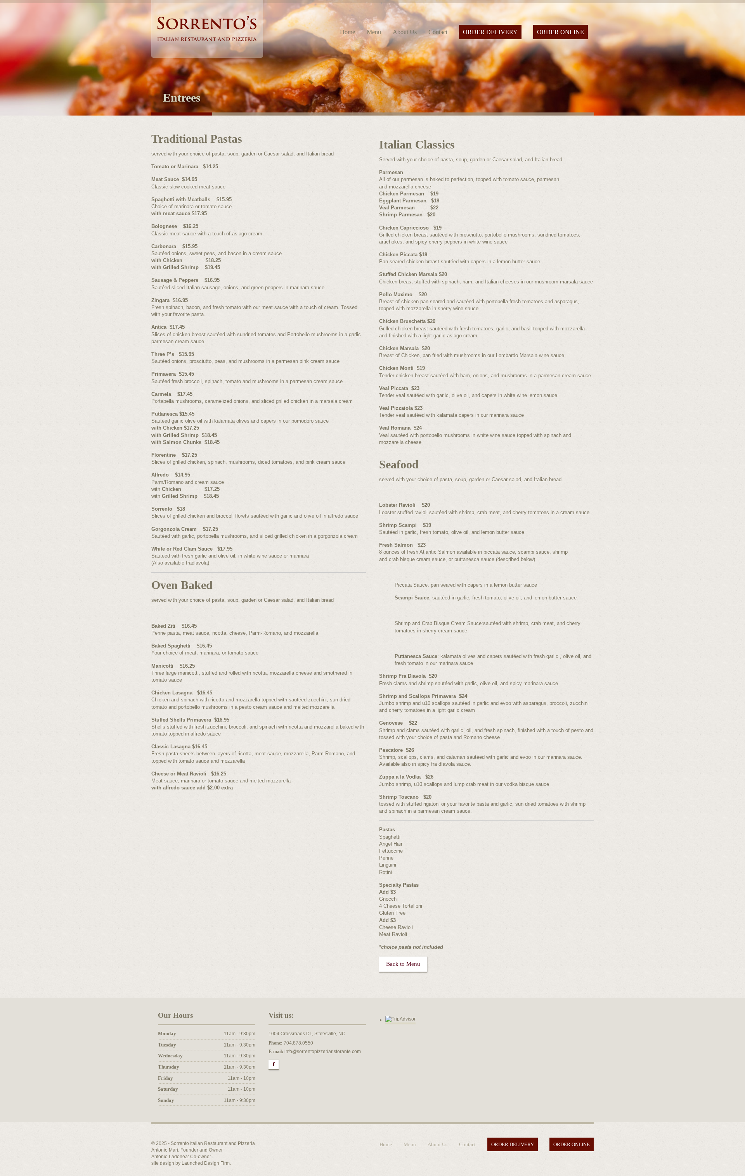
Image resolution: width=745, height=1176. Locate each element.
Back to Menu (403, 964)
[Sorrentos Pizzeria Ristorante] (207, 27)
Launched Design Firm (206, 1163)
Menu (374, 32)
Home (347, 32)
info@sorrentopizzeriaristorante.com (322, 1051)
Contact (437, 32)
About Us (405, 32)
